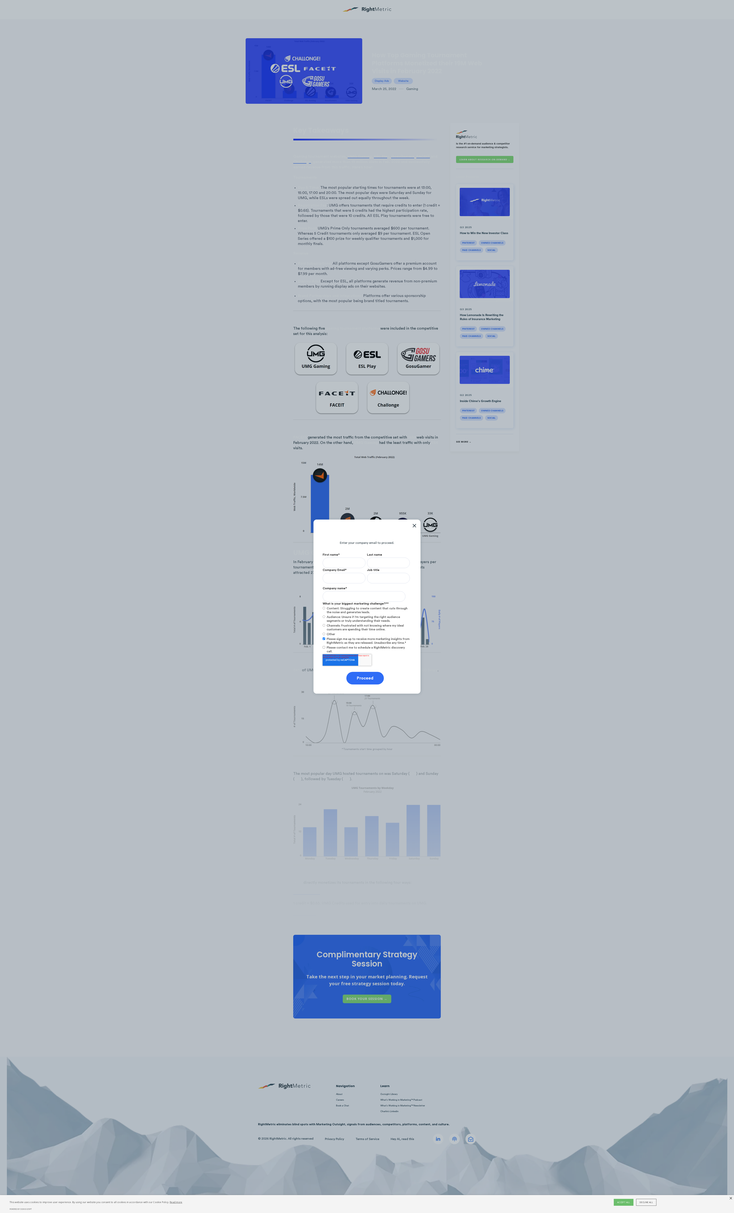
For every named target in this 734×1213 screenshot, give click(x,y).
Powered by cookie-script (21, 1209)
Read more (176, 1202)
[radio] (366, 610)
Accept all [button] (623, 1202)
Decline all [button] (646, 1202)
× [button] (730, 1198)
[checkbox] (366, 621)
